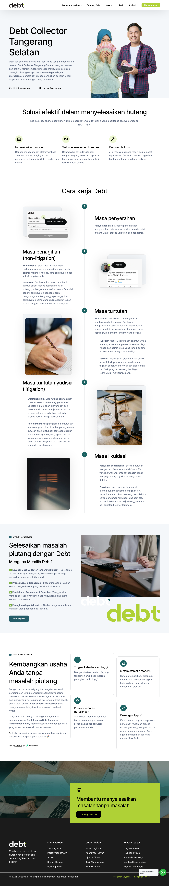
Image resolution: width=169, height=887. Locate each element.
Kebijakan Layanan (122, 876)
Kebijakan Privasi (142, 876)
